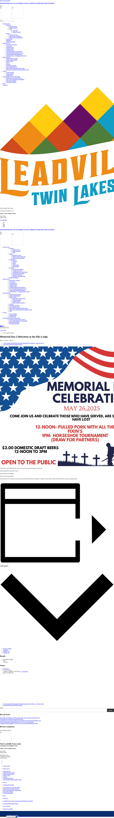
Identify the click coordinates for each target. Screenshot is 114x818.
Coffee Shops (15, 265)
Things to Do (6, 23)
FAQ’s (7, 62)
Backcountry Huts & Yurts (18, 298)
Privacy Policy (6, 806)
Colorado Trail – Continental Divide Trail (16, 55)
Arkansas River (10, 48)
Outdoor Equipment (17, 275)
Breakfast (14, 261)
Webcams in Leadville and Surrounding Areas (17, 69)
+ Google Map (24, 671)
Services (8, 64)
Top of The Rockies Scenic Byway (14, 53)
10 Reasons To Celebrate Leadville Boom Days (11, 719)
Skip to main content (5, 0)
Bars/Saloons (15, 266)
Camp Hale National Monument (14, 54)
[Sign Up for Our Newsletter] (2, 326)
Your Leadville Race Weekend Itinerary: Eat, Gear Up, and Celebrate (17, 722)
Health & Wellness (10, 41)
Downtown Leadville (11, 44)
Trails (10, 29)
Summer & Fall (13, 26)
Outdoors (8, 25)
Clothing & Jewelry (17, 270)
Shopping (8, 40)
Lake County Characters (15, 36)
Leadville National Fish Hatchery (14, 51)
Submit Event (9, 75)
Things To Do (6, 766)
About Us (5, 85)
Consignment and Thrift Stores (19, 272)
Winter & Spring (13, 28)
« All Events (3, 330)
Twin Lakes (9, 46)
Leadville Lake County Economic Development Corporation (18, 801)
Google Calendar (7, 648)
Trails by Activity (16, 32)
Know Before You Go (11, 67)
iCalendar (5, 650)
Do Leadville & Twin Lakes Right (11, 76)
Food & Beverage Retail (18, 273)
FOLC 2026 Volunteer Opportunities (15, 79)
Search (1, 708)
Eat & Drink (9, 39)
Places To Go (6, 43)
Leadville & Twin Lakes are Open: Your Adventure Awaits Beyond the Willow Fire (20, 720)
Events (4, 71)
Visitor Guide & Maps (11, 60)
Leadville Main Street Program (10, 803)
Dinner (14, 263)
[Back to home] (12, 18)
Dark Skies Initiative (11, 80)
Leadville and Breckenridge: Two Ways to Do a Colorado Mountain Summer (19, 723)
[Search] (3, 326)
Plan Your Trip (6, 57)
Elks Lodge (6, 668)
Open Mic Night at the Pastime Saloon (13, 344)
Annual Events (9, 74)
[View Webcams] (0, 326)
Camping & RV (16, 301)
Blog (4, 83)
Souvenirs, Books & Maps (18, 276)
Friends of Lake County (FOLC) (14, 78)
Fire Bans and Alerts (11, 65)
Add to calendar (4, 566)
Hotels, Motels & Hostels (18, 302)
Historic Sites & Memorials (16, 37)
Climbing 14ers (10, 50)
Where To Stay (10, 61)
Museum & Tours (13, 35)
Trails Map (15, 30)
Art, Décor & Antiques (18, 269)
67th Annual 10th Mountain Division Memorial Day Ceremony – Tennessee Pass (23, 343)
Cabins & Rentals (16, 300)
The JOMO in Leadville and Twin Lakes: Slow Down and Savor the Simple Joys (20, 717)
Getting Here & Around (12, 58)
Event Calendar (10, 72)
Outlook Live (6, 652)
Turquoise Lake (10, 47)
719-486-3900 (3, 220)
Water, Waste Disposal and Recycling (15, 68)
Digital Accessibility (8, 809)
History (8, 33)
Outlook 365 (6, 651)
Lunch (14, 262)
